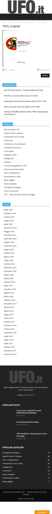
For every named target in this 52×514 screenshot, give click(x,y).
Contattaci (26, 495)
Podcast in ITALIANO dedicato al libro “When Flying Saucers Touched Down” (26, 113)
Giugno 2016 (9, 340)
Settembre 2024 (10, 228)
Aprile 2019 (8, 285)
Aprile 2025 (8, 224)
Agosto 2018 (9, 293)
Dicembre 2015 (10, 350)
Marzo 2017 (8, 318)
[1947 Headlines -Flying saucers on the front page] (8, 436)
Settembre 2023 (10, 246)
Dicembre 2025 (10, 213)
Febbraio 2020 (9, 282)
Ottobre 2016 (9, 329)
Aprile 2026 (8, 210)
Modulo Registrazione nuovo (37, 492)
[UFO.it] (26, 7)
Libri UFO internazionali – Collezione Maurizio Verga (23, 90)
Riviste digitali (9, 180)
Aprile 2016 (8, 343)
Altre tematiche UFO (12, 129)
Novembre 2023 (10, 238)
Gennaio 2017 (9, 322)
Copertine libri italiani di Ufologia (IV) (21, 23)
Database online (10, 155)
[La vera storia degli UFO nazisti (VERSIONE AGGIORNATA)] (8, 413)
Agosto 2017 (9, 311)
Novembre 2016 (10, 325)
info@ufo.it (30, 395)
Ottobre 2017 (9, 307)
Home (4, 23)
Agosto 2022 (9, 257)
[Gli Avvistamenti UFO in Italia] (8, 425)
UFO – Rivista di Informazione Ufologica (19, 194)
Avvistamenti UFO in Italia (14, 137)
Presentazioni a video (12, 176)
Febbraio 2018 (9, 300)
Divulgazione (9, 158)
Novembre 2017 (10, 304)
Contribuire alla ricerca (12, 147)
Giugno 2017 (9, 314)
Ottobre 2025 (9, 217)
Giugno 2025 (9, 220)
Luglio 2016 (8, 336)
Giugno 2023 (9, 249)
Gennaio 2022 (9, 264)
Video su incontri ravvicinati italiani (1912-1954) (22, 107)
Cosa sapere (9, 151)
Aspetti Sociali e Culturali (13, 133)
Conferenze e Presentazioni (15, 144)
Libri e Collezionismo (12, 173)
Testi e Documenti (11, 191)
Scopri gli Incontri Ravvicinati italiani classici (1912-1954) (25, 101)
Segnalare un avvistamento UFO (14, 492)
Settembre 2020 (10, 271)
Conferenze (8, 140)
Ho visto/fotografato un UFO (15, 166)
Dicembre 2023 (10, 235)
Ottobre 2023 (9, 242)
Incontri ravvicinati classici (14, 169)
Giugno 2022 (9, 260)
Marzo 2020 (8, 278)
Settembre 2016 (10, 332)
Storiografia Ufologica (12, 187)
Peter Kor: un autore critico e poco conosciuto (21, 96)
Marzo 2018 (8, 296)
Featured (7, 162)
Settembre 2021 (10, 267)
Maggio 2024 (9, 231)
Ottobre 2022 (9, 253)
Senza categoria (10, 184)
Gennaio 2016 (9, 347)
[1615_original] (16, 66)
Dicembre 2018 (10, 289)
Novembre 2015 (10, 354)
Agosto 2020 (9, 275)
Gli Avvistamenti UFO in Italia (27, 422)
